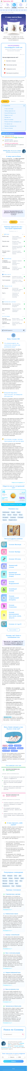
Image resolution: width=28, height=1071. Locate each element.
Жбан (4, 514)
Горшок (13, 512)
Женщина (10, 875)
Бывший (5, 878)
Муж (21, 880)
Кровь (22, 878)
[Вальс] (19, 29)
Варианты (13, 101)
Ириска (9, 514)
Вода (16, 883)
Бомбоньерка (6, 512)
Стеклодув (20, 517)
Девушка (5, 883)
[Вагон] (8, 29)
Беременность (6, 886)
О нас (13, 1068)
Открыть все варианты (18, 482)
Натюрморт (5, 517)
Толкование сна (7, 909)
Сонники (22, 101)
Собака (10, 878)
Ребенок (16, 878)
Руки (13, 886)
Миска (20, 514)
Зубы (15, 875)
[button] (7, 330)
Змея (16, 880)
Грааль (18, 512)
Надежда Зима (6, 150)
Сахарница (13, 517)
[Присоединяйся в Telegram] (23, 1)
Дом (20, 875)
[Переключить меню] (25, 1)
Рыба (4, 875)
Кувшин (15, 514)
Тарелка (5, 519)
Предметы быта (13, 519)
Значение (5, 101)
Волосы (11, 880)
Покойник (18, 886)
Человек (11, 883)
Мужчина (5, 880)
